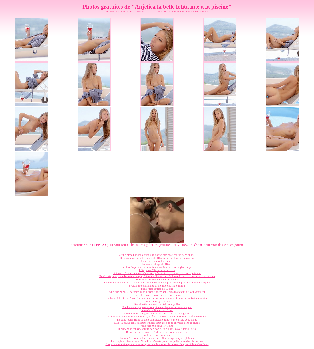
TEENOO (99, 245)
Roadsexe (195, 245)
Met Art (141, 11)
